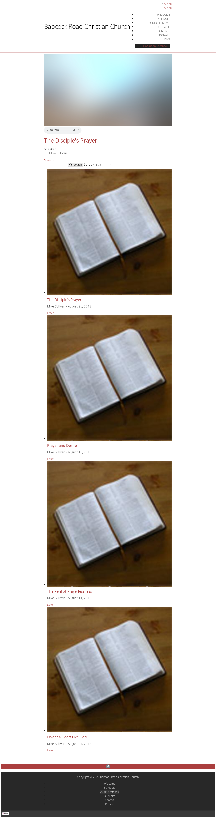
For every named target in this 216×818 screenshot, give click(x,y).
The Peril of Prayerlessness (69, 591)
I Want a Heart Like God (67, 737)
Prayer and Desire (62, 445)
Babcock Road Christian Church (87, 26)
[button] (50, 160)
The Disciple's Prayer (70, 140)
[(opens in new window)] (108, 767)
